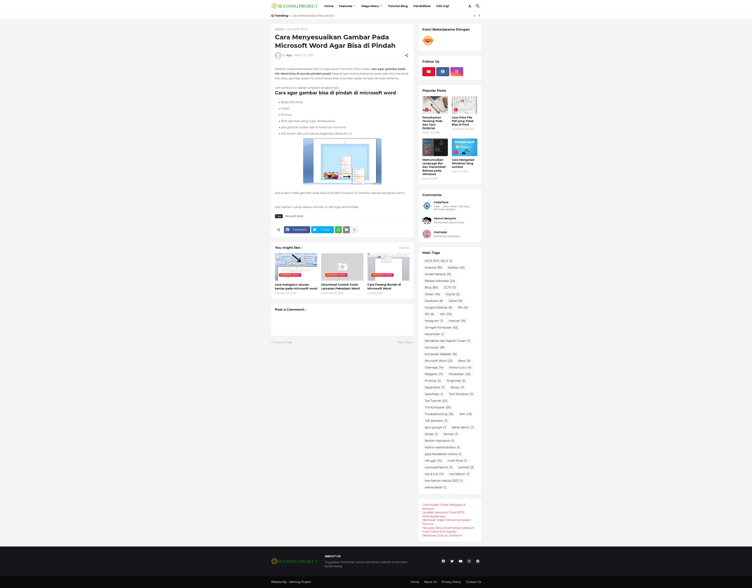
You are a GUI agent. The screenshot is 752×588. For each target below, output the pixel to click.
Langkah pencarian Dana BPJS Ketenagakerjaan (443, 514)
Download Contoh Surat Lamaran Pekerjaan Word (340, 286)
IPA (463, 307)
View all (404, 247)
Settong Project (300, 582)
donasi (431, 434)
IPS (429, 314)
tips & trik (434, 474)
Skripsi (457, 387)
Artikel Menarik (438, 274)
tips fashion (459, 474)
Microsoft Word (297, 29)
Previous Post (282, 342)
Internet (457, 321)
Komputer (435, 347)
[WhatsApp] (338, 229)
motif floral (457, 460)
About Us (430, 582)
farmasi (451, 434)
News (464, 361)
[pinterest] (478, 561)
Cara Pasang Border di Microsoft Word (384, 286)
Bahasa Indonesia (440, 281)
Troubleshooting (439, 414)
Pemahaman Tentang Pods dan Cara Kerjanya (432, 123)
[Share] (406, 55)
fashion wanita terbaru (442, 447)
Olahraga (434, 367)
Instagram (434, 321)
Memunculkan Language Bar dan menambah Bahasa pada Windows (434, 167)
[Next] (479, 16)
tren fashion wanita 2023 (444, 480)
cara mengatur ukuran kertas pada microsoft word (296, 286)
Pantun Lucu (460, 367)
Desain (432, 294)
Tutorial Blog (398, 6)
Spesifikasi (434, 394)
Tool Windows (461, 394)
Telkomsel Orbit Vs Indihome (442, 535)
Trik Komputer (438, 407)
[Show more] (354, 229)
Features (345, 6)
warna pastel (435, 487)
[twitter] (452, 561)
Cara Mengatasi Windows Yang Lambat (463, 163)
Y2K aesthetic (436, 420)
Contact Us (473, 582)
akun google (435, 427)
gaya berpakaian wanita (443, 454)
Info (446, 314)
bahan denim (463, 427)
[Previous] (474, 16)
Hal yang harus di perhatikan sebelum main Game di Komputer (448, 530)
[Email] (346, 229)
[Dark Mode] (470, 6)
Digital (453, 294)
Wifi (465, 414)
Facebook (434, 301)
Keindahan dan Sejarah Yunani (447, 341)
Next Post (404, 342)
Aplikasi (456, 267)
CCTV (450, 287)
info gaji (433, 460)
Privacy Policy (451, 582)
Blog (431, 287)
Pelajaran (434, 374)
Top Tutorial (436, 401)
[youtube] (428, 71)
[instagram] (456, 71)
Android (433, 267)
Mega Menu (370, 6)
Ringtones (456, 381)
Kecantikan (434, 334)
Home (329, 6)
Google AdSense (438, 307)
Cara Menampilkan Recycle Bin (313, 15)
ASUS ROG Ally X (438, 261)
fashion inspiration (439, 440)
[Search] (478, 6)
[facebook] (442, 71)
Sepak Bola (435, 387)
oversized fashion (439, 467)
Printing (433, 381)
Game (456, 301)
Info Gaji (442, 6)
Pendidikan (422, 6)
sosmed (466, 467)
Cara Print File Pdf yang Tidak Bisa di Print (463, 121)
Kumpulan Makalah (441, 354)
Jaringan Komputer (441, 327)
